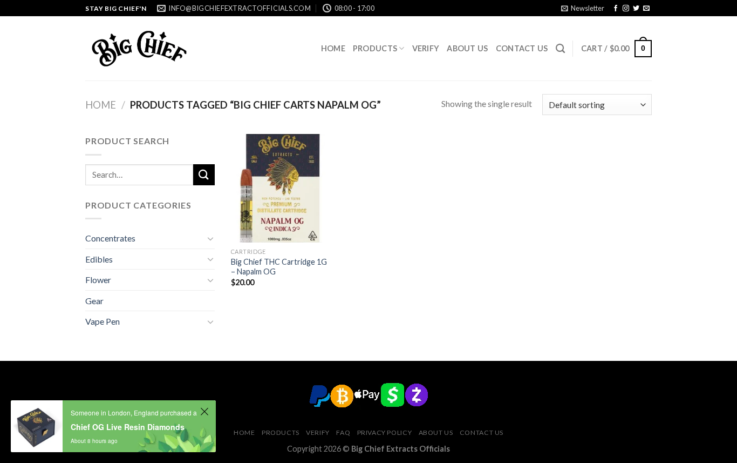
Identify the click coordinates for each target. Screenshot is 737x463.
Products (375, 48)
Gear (94, 301)
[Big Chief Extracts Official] (139, 49)
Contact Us (522, 48)
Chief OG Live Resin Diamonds (128, 426)
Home (333, 48)
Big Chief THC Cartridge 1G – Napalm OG (279, 267)
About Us (467, 48)
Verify (426, 48)
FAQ (343, 432)
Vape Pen (102, 321)
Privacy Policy (384, 432)
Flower (98, 279)
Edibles (99, 259)
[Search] (560, 49)
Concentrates (110, 238)
